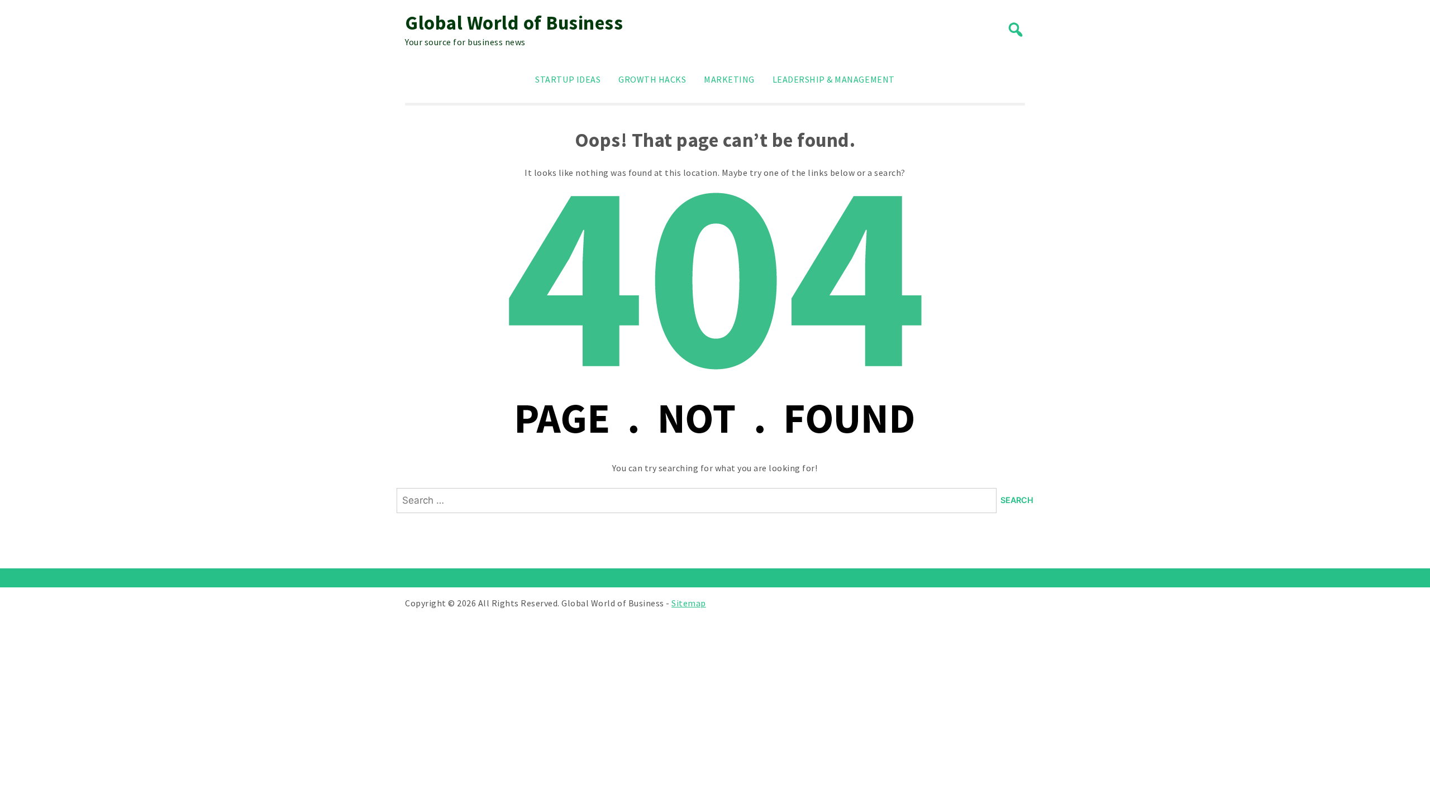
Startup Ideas (567, 79)
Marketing (729, 79)
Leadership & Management (834, 79)
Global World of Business (514, 23)
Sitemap (688, 603)
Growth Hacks (652, 79)
